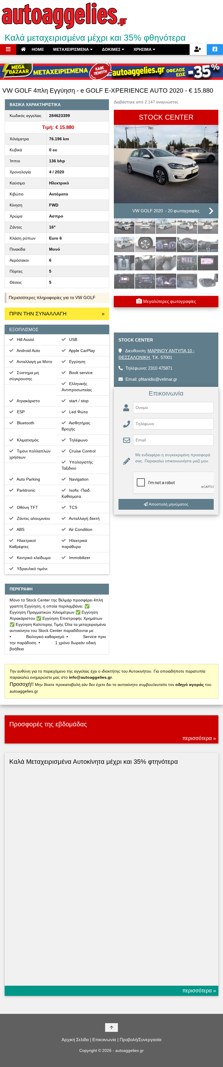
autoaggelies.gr (129, 1050)
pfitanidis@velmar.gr (158, 379)
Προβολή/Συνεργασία (140, 1039)
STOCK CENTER (166, 117)
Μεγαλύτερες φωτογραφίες (169, 301)
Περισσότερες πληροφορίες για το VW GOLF (52, 297)
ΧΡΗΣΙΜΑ (143, 49)
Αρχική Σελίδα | (76, 1039)
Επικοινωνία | (105, 1039)
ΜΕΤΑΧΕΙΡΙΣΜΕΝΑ (71, 49)
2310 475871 (160, 368)
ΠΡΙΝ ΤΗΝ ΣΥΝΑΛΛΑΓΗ (57, 314)
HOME (37, 49)
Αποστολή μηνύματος (168, 504)
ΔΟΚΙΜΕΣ (112, 49)
